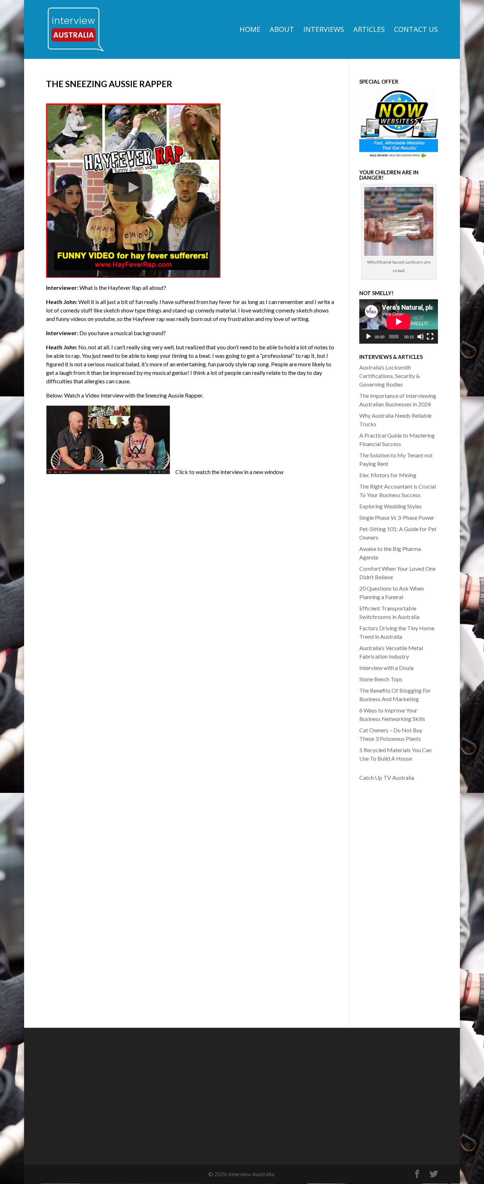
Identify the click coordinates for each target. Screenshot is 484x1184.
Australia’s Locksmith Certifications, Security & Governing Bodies (389, 376)
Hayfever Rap (124, 287)
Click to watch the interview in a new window (229, 471)
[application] (398, 321)
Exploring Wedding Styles (390, 506)
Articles (369, 30)
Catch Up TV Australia (386, 777)
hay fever (220, 301)
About (282, 30)
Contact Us (416, 30)
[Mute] (420, 336)
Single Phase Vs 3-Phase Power (396, 517)
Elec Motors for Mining (387, 475)
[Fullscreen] (430, 336)
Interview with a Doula (386, 667)
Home (250, 30)
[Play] (368, 336)
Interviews (323, 30)
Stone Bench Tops (381, 679)
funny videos (71, 318)
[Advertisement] (387, 899)
